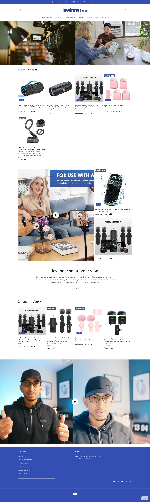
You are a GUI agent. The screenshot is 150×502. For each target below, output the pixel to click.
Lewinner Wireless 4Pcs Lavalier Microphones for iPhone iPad (114, 106)
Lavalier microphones (104, 258)
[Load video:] (75, 401)
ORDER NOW (75, 288)
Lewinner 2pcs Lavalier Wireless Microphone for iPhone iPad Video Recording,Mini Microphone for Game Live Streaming (117, 340)
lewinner (77, 498)
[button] (20, 10)
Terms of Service (23, 463)
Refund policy (22, 473)
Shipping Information (25, 460)
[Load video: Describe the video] (56, 215)
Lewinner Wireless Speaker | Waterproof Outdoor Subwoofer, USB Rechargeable (31, 106)
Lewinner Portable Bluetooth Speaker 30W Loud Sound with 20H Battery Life (112, 210)
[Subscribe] (53, 480)
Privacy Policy (22, 466)
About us (21, 456)
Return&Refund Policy (25, 470)
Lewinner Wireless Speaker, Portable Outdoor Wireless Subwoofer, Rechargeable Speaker (58, 107)
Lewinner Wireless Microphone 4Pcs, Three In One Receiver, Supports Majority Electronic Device (89, 107)
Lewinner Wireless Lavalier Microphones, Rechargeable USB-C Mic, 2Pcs (88, 339)
